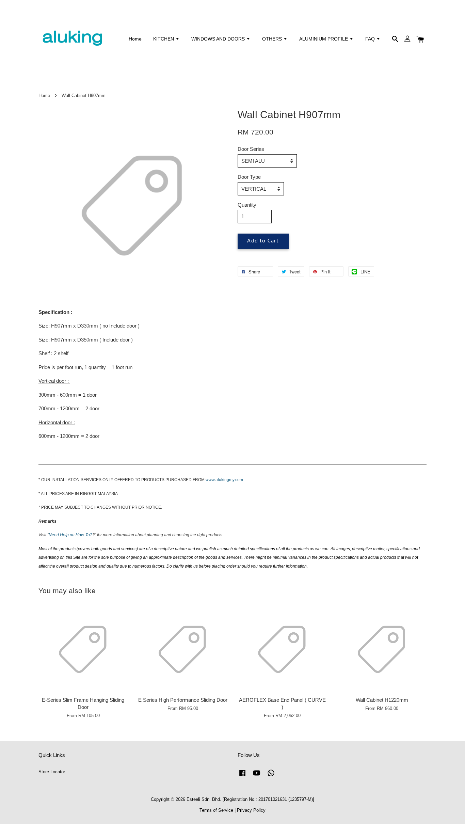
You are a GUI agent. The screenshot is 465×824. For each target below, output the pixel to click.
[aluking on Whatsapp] (271, 776)
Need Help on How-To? (70, 535)
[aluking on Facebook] (242, 776)
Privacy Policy (251, 810)
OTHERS (272, 39)
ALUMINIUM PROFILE (324, 39)
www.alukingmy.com (224, 479)
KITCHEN (164, 39)
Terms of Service (216, 810)
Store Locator (51, 771)
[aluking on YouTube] (256, 776)
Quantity (247, 205)
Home (135, 39)
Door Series (251, 149)
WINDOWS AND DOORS (218, 39)
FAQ (370, 39)
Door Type (249, 177)
